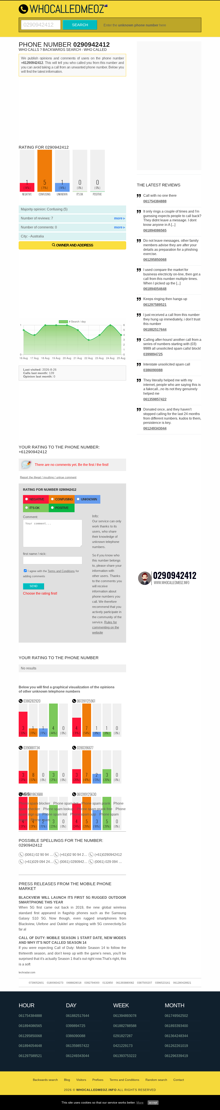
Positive (61, 508)
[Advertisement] (72, 111)
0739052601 (36, 982)
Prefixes (97, 1079)
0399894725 (153, 354)
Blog (67, 1079)
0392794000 (91, 982)
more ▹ (119, 218)
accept (153, 1102)
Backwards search (45, 1079)
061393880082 (125, 982)
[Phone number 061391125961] (97, 735)
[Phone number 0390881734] (43, 782)
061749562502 (176, 1016)
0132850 (107, 982)
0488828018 (73, 982)
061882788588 (124, 1026)
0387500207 (144, 982)
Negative (36, 499)
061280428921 (182, 982)
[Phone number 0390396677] (97, 782)
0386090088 (153, 370)
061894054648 (155, 289)
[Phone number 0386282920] (43, 735)
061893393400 (176, 1026)
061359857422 (155, 399)
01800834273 (55, 982)
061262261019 (176, 1046)
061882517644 (155, 329)
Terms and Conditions (61, 571)
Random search (156, 1079)
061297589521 (155, 305)
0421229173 (123, 1046)
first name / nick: (34, 554)
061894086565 (155, 230)
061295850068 (155, 259)
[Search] (41, 22)
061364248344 (176, 1036)
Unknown (89, 499)
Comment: (30, 517)
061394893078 (124, 1016)
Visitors (81, 1079)
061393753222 (124, 1056)
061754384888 (155, 201)
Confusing (64, 499)
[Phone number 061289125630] (97, 829)
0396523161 (162, 982)
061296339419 (176, 1056)
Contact (178, 1079)
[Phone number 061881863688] (43, 829)
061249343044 (155, 428)
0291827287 (123, 1036)
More (140, 1102)
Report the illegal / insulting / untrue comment (48, 477)
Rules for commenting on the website (105, 627)
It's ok (34, 508)
